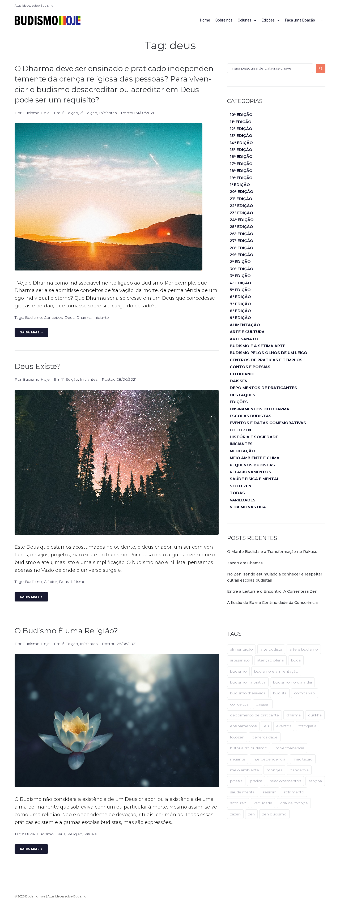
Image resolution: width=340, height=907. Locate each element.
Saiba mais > (31, 332)
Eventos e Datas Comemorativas (268, 422)
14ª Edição (241, 142)
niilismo (78, 581)
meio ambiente (244, 770)
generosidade (265, 737)
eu (266, 726)
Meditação (242, 451)
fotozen (237, 737)
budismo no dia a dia (292, 682)
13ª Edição (241, 135)
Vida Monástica (248, 507)
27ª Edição (241, 240)
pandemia (299, 770)
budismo (33, 317)
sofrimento (294, 792)
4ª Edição (240, 283)
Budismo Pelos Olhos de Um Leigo (268, 352)
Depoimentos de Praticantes (263, 387)
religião (74, 834)
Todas (237, 493)
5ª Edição (240, 289)
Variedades (243, 500)
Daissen (239, 381)
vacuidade (263, 803)
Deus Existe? (38, 366)
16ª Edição (241, 156)
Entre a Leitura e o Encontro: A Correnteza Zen (272, 591)
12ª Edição (241, 128)
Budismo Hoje (36, 112)
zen (251, 814)
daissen (263, 704)
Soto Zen (240, 486)
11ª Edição (241, 121)
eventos (283, 726)
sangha (315, 781)
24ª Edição (242, 219)
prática (256, 781)
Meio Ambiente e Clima (254, 457)
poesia (236, 781)
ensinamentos (243, 726)
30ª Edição (241, 268)
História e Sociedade (254, 437)
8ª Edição (240, 310)
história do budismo (248, 748)
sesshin (269, 792)
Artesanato (244, 339)
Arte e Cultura (247, 331)
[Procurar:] (270, 68)
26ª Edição (241, 233)
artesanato (240, 660)
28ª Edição (241, 248)
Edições (239, 401)
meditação (303, 759)
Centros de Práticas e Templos (266, 360)
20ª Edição (241, 191)
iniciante (101, 317)
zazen (235, 814)
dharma (83, 317)
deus (69, 317)
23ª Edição (241, 212)
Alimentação (245, 325)
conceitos (53, 317)
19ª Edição (241, 177)
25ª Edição (241, 226)
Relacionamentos (250, 472)
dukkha (315, 715)
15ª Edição (241, 149)
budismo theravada (248, 693)
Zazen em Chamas (245, 563)
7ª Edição (240, 304)
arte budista (271, 649)
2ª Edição (88, 112)
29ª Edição (241, 254)
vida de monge (294, 803)
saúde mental (242, 792)
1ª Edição (70, 112)
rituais (90, 834)
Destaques (242, 395)
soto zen (238, 803)
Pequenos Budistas (252, 465)
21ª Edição (241, 198)
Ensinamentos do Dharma (259, 409)
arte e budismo (304, 649)
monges (274, 770)
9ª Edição (240, 317)
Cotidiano (242, 374)
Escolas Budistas (250, 416)
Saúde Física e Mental (254, 478)
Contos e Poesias (250, 366)
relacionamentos (285, 781)
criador (50, 581)
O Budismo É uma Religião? (66, 630)
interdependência (269, 759)
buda (30, 834)
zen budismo (274, 814)
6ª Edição (240, 296)
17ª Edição (241, 163)
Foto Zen (240, 430)
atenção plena (270, 660)
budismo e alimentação (276, 671)
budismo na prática (248, 682)
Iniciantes (108, 112)
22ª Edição (241, 205)
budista (280, 693)
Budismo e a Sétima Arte (257, 345)
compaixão (304, 693)
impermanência (289, 748)
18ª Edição (241, 170)
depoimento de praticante (254, 715)
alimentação (241, 649)
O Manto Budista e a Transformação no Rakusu (272, 551)
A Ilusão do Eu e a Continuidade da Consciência (272, 602)
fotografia (307, 726)
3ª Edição (240, 275)
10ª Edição (241, 114)
